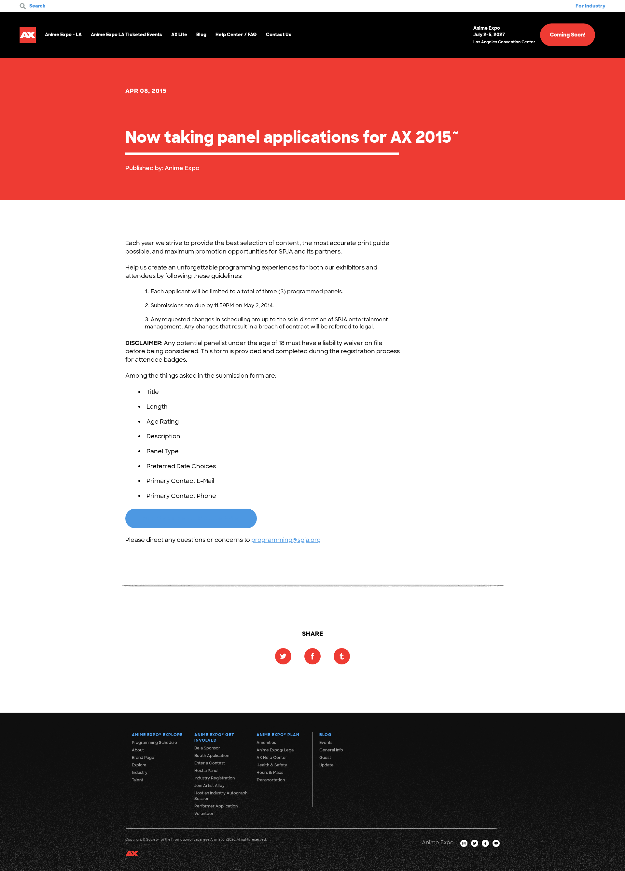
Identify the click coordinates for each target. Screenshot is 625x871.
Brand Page (143, 757)
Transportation (271, 780)
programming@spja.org (286, 540)
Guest (325, 757)
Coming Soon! (567, 34)
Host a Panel (206, 770)
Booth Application (211, 755)
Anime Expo (182, 168)
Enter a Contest (209, 763)
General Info (331, 750)
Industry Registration (214, 778)
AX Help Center (272, 757)
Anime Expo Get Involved (214, 737)
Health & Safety (272, 765)
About (138, 750)
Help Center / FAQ (236, 34)
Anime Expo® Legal (276, 750)
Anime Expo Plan (278, 734)
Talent (137, 780)
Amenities (266, 742)
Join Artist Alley (209, 785)
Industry (139, 772)
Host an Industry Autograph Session (220, 796)
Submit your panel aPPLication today (191, 518)
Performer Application (216, 806)
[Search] (23, 6)
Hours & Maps (270, 772)
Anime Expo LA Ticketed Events (126, 34)
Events (325, 742)
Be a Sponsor (207, 748)
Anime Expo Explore (157, 734)
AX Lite (179, 34)
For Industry (590, 6)
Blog (201, 34)
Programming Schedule (154, 742)
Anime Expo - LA (63, 34)
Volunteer (204, 813)
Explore (139, 765)
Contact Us (278, 34)
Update (326, 765)
